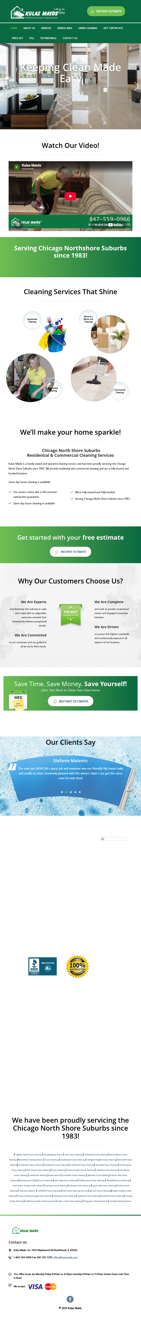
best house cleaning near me (75, 1190)
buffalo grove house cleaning (91, 1180)
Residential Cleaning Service (30, 1159)
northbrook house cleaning (82, 1165)
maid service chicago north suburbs (28, 1185)
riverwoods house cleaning (96, 1154)
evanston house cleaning (56, 1185)
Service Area (64, 28)
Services (46, 28)
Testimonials (48, 38)
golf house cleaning (43, 1180)
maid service (54, 1175)
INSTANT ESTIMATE (109, 11)
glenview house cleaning (98, 1175)
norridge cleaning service (120, 1201)
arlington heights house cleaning (101, 1159)
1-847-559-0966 (54, 13)
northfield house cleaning (49, 1190)
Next (136, 86)
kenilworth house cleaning (56, 1165)
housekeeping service (53, 1154)
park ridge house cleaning (66, 1180)
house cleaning (51, 1159)
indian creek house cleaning (69, 1201)
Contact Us (70, 38)
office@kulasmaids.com (65, 1257)
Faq (31, 38)
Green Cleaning (87, 28)
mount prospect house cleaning (80, 1170)
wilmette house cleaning (79, 1185)
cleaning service (26, 1180)
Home (13, 28)
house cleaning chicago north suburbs (34, 1196)
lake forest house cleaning (38, 1170)
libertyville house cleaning (118, 1180)
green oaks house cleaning (104, 1185)
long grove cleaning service (95, 1201)
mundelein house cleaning (73, 1175)
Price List (17, 38)
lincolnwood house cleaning (73, 1159)
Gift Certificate (113, 28)
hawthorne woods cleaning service (40, 1201)
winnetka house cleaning (107, 1165)
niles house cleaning (73, 1154)
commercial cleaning (38, 1175)
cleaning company (27, 1190)
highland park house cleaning (28, 1154)
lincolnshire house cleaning (31, 1165)
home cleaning (58, 1170)
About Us (29, 28)
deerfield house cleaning (113, 1196)
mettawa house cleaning (107, 1170)
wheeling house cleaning (64, 1196)
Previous (4, 86)
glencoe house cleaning (99, 1190)
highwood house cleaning (88, 1196)
